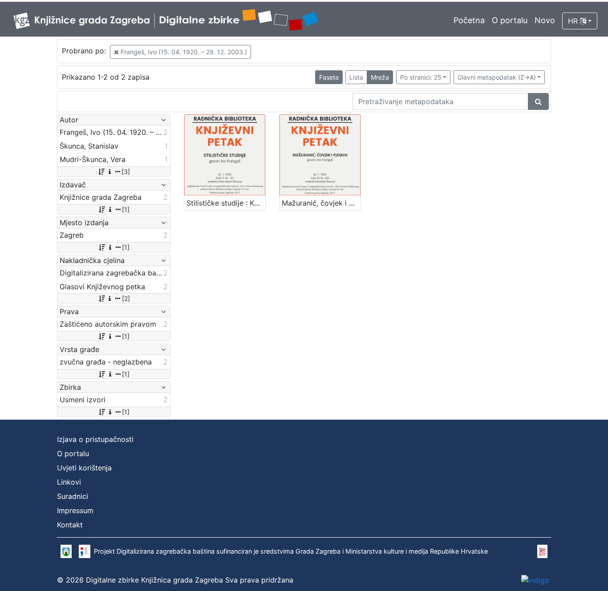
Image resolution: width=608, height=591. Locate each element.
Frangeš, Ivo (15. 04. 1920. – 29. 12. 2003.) (183, 52)
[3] (126, 171)
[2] (126, 298)
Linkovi (69, 482)
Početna (469, 20)
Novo (545, 20)
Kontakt (70, 524)
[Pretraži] (538, 101)
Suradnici (72, 496)
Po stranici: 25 (421, 77)
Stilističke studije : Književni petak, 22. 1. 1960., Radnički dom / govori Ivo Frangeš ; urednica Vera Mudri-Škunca (225, 202)
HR (574, 20)
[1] (126, 209)
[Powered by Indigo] (535, 579)
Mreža (380, 77)
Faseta (329, 77)
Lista (356, 77)
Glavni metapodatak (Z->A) (497, 77)
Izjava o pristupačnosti (95, 439)
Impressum (75, 510)
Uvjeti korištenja (84, 467)
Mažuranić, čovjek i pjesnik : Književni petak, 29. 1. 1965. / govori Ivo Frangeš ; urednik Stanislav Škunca (321, 202)
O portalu (509, 20)
